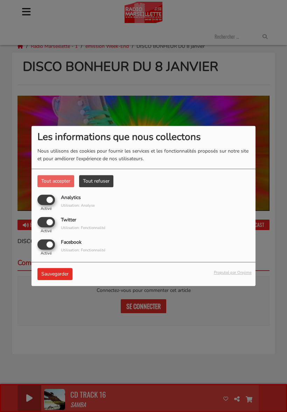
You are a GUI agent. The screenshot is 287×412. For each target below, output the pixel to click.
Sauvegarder (55, 274)
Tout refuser (96, 181)
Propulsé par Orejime (233, 272)
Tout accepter (55, 181)
